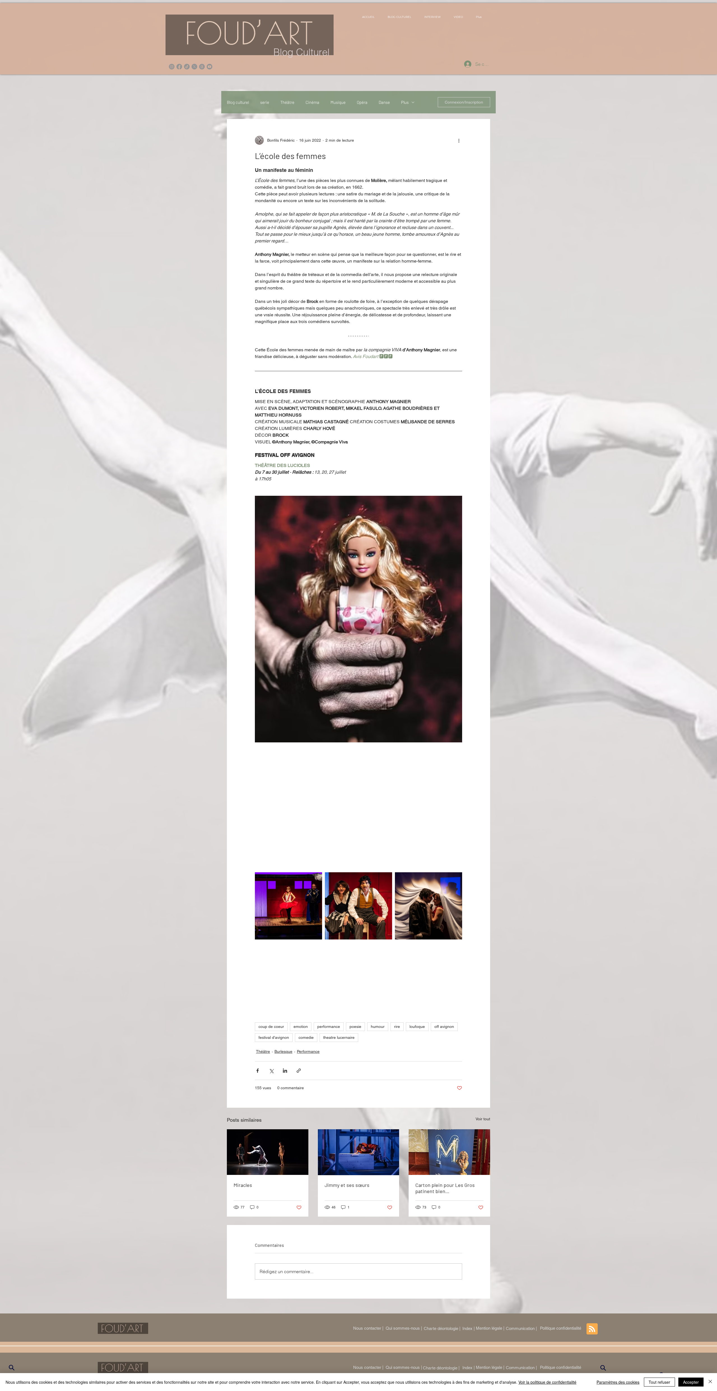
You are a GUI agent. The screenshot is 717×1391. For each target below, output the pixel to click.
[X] (194, 66)
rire (397, 1026)
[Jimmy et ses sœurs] (358, 1152)
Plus (405, 102)
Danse (384, 102)
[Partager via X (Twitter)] (271, 1070)
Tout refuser (659, 1382)
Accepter (691, 1382)
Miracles (243, 1185)
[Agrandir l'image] (288, 905)
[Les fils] (202, 66)
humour (378, 1026)
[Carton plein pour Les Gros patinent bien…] (449, 1152)
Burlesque (283, 1051)
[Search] (11, 1367)
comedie (306, 1037)
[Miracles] (267, 1152)
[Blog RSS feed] (592, 1329)
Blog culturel (238, 102)
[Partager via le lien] (298, 1070)
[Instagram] (171, 66)
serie (264, 102)
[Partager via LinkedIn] (285, 1070)
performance (328, 1026)
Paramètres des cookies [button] (618, 1382)
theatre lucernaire (339, 1037)
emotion (301, 1026)
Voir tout (483, 1119)
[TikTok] (187, 66)
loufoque (417, 1026)
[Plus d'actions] (458, 140)
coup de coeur (271, 1026)
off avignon (444, 1026)
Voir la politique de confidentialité (547, 1382)
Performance (308, 1051)
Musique (338, 102)
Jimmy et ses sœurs (347, 1185)
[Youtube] (209, 66)
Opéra (362, 102)
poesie (355, 1026)
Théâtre (287, 102)
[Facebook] (179, 66)
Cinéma (312, 102)
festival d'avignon (274, 1037)
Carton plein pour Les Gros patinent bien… (445, 1188)
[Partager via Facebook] (257, 1070)
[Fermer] (710, 1382)
